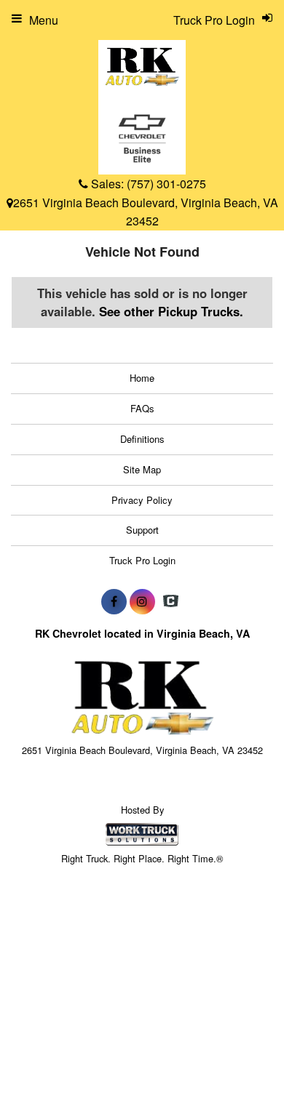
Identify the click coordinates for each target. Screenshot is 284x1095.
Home (142, 378)
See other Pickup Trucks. (171, 311)
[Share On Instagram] (142, 601)
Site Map (142, 469)
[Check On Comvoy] (171, 601)
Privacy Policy (142, 500)
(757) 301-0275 (166, 183)
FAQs (142, 408)
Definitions (142, 439)
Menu (43, 20)
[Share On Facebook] (114, 601)
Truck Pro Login (142, 560)
